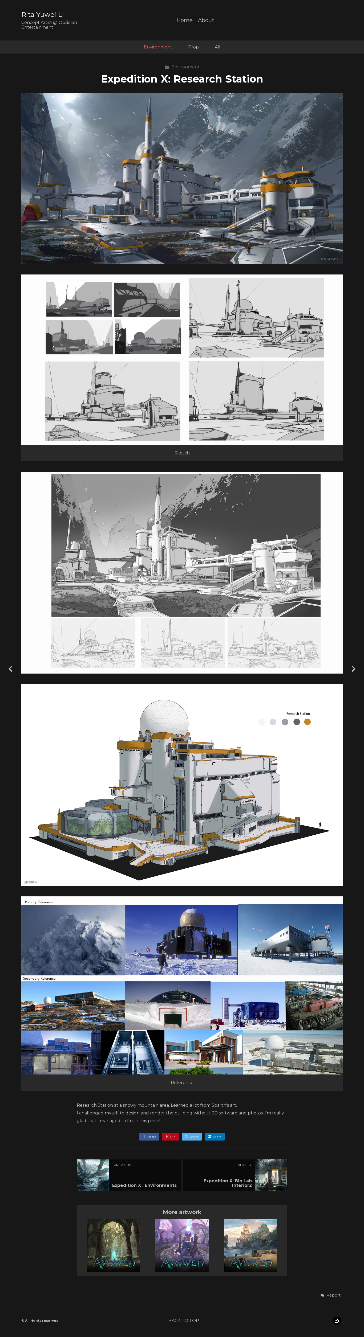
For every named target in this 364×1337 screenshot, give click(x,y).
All (217, 47)
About (206, 20)
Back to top (183, 1320)
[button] (330, 1295)
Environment (158, 47)
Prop (193, 47)
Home (184, 20)
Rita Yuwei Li (42, 14)
